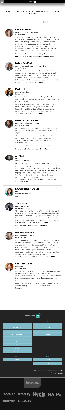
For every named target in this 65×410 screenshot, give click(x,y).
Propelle (48, 331)
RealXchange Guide (17, 334)
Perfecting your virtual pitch (36, 149)
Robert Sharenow (24, 232)
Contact (17, 348)
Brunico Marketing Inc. (57, 372)
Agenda (48, 324)
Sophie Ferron (23, 29)
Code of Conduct (17, 351)
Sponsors (48, 359)
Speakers (48, 327)
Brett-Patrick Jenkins (26, 120)
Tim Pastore (21, 203)
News (17, 337)
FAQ (17, 344)
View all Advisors (55, 25)
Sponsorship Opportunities (48, 363)
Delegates (48, 334)
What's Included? (17, 327)
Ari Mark (19, 156)
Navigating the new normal (36, 225)
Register (17, 359)
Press (17, 341)
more (50, 51)
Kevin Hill (20, 89)
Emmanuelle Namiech (27, 189)
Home (17, 324)
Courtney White (23, 263)
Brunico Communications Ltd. (55, 370)
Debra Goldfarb (24, 63)
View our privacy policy (57, 373)
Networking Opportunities (17, 331)
